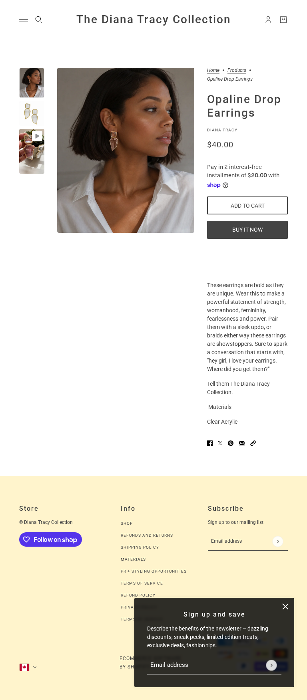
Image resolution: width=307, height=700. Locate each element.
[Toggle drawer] (23, 19)
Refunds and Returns (147, 535)
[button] (253, 443)
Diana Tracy (222, 130)
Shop (127, 523)
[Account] (268, 19)
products (236, 70)
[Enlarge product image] (126, 150)
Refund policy (138, 595)
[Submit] (271, 665)
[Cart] (283, 19)
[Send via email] (242, 443)
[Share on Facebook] (210, 443)
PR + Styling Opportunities (154, 571)
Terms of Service (142, 583)
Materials (133, 559)
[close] (285, 607)
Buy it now (247, 229)
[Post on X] (220, 443)
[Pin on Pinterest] (231, 443)
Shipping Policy (140, 547)
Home (213, 70)
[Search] (38, 19)
